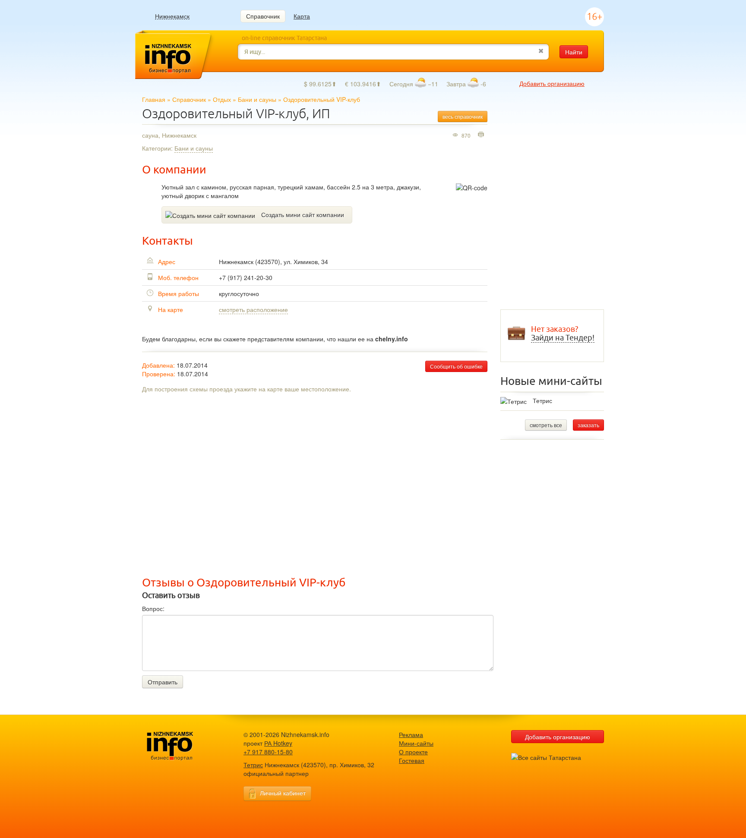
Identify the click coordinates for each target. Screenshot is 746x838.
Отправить (162, 681)
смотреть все (546, 424)
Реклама (411, 734)
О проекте (413, 751)
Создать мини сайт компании (302, 214)
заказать (588, 424)
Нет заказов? (562, 333)
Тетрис (542, 400)
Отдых (222, 99)
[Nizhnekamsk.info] (183, 746)
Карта (302, 16)
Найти (573, 51)
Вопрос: (153, 608)
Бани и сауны (257, 99)
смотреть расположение (253, 309)
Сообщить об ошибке (456, 366)
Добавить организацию (552, 83)
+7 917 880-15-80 (268, 751)
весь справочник (463, 116)
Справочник (263, 16)
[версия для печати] (482, 135)
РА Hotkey (278, 743)
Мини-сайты (416, 743)
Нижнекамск (172, 16)
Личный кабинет (283, 792)
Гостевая (411, 760)
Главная (153, 99)
